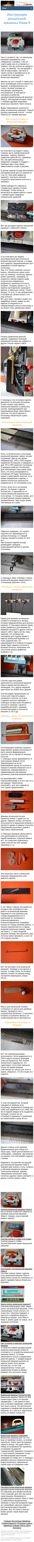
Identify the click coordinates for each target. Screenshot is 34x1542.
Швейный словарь (11, 1525)
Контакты (17, 1528)
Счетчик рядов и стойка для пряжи (16, 1239)
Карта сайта (25, 1525)
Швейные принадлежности (16, 1522)
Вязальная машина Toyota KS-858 (16, 1395)
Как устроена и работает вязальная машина (16, 1344)
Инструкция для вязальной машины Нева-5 (16, 1270)
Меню (17, 8)
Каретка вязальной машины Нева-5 (16, 1209)
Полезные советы (24, 1523)
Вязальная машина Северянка (14, 1435)
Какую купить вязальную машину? (16, 1304)
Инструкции (17, 1521)
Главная (7, 1521)
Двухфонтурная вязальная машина (16, 1487)
